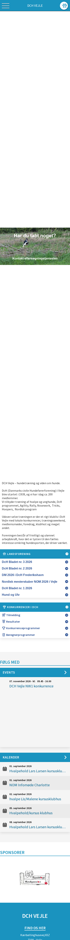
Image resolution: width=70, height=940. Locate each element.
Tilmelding (13, 615)
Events (9, 672)
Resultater (13, 621)
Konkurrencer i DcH (22, 607)
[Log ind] (64, 6)
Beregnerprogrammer (20, 635)
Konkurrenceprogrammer (23, 628)
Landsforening (18, 554)
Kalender (11, 757)
